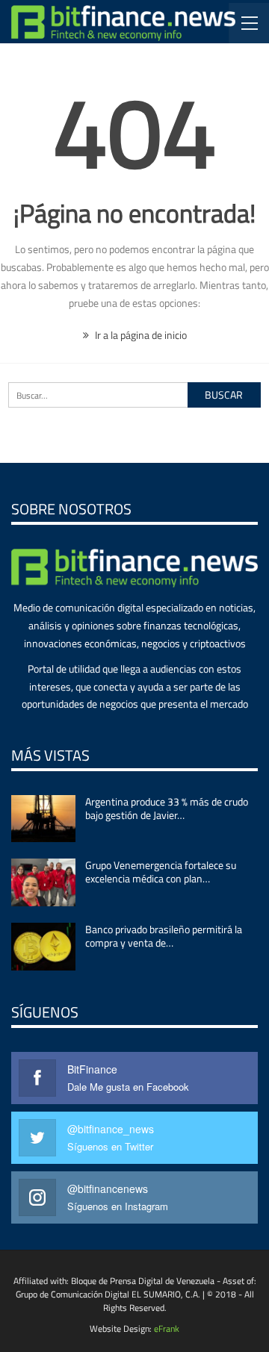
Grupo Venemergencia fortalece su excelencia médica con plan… (160, 871)
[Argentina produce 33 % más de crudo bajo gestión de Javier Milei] (43, 819)
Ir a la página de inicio (140, 335)
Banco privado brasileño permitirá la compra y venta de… (163, 935)
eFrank (166, 1328)
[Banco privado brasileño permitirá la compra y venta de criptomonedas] (43, 947)
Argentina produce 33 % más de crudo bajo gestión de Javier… (166, 808)
